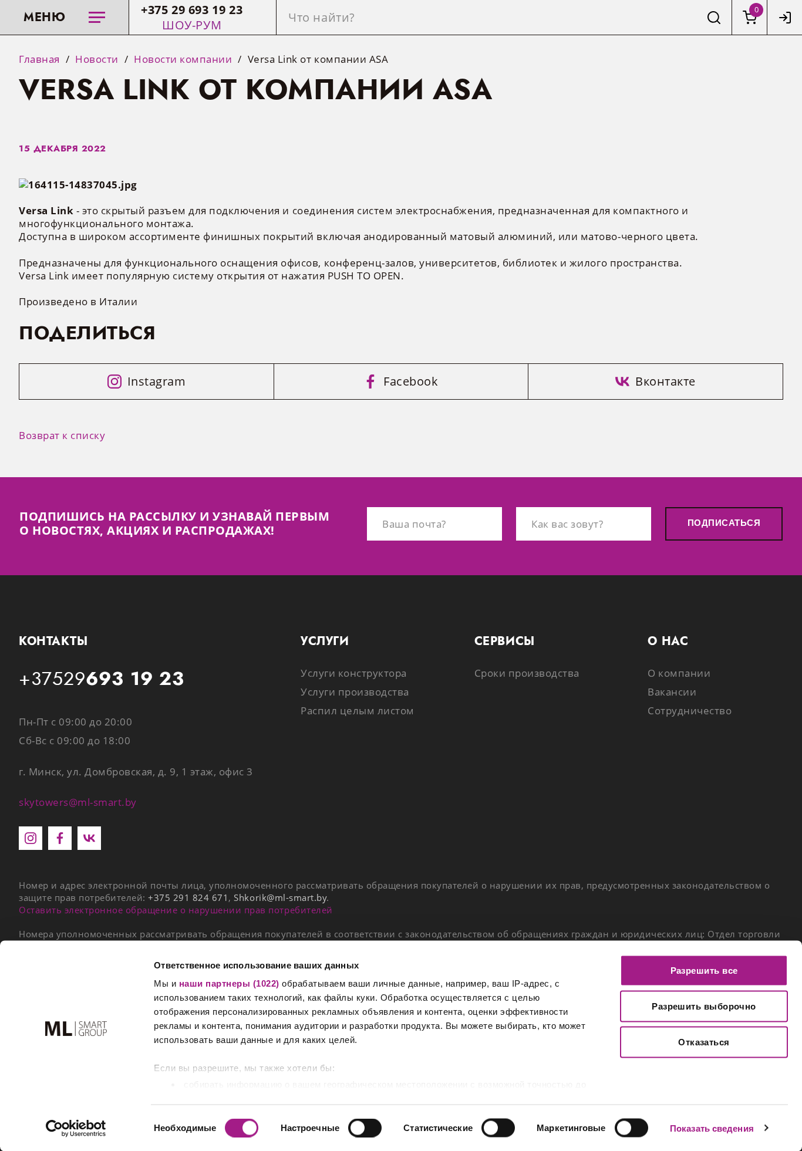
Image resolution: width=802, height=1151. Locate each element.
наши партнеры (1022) (229, 983)
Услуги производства (355, 691)
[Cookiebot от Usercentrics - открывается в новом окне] (76, 1128)
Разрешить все (704, 971)
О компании (679, 673)
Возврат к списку (62, 435)
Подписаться (724, 523)
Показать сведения (712, 1128)
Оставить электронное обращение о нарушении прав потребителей (176, 910)
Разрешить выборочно (704, 1006)
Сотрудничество (690, 710)
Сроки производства (526, 673)
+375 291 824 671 (188, 897)
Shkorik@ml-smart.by (280, 897)
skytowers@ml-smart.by (78, 802)
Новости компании (183, 59)
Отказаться (704, 1042)
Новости (97, 59)
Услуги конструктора (354, 673)
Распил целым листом (358, 710)
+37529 (101, 679)
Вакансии (672, 691)
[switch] (365, 1127)
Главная (39, 59)
